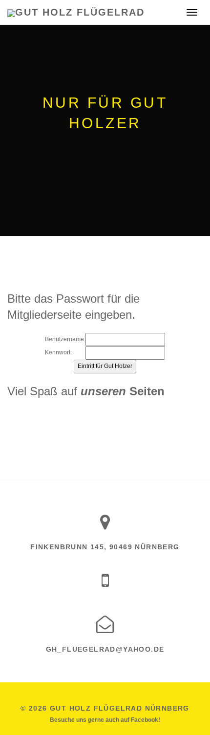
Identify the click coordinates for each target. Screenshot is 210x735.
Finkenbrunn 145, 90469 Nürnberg (104, 547)
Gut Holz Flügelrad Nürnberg (119, 708)
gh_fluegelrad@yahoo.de (105, 649)
